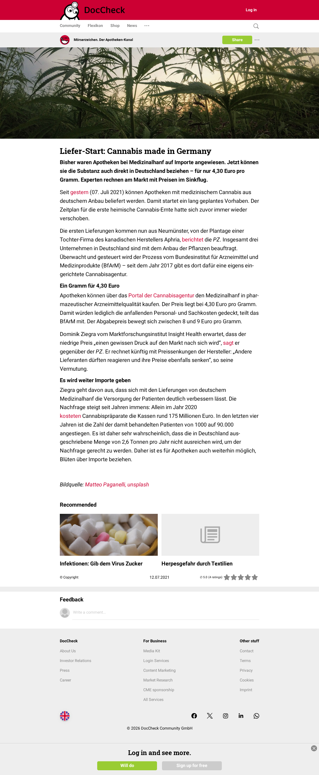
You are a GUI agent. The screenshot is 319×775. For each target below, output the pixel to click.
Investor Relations (75, 660)
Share (237, 39)
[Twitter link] (210, 716)
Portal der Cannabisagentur (161, 295)
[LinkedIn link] (241, 716)
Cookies (247, 680)
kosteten (71, 416)
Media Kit (151, 651)
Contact (246, 651)
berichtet (192, 239)
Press (65, 670)
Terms (245, 660)
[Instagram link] (225, 716)
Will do (127, 765)
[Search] (255, 26)
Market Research (158, 680)
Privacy (246, 670)
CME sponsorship (158, 689)
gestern (80, 192)
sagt (228, 343)
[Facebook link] (194, 716)
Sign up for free (191, 765)
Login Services (156, 660)
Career (65, 680)
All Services (153, 699)
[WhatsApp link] (256, 716)
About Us (68, 651)
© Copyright (69, 577)
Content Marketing (159, 670)
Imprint (246, 689)
